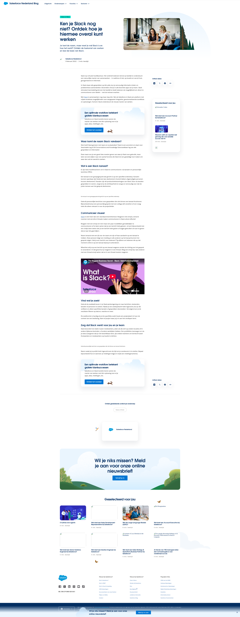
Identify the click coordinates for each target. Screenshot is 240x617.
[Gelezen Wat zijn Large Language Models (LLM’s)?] (136, 512)
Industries (163, 592)
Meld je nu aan (143, 612)
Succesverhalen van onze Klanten (107, 592)
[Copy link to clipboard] (170, 83)
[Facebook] (60, 587)
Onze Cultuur (133, 580)
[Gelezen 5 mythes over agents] (73, 512)
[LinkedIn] (69, 587)
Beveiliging (133, 589)
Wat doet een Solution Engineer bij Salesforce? (103, 551)
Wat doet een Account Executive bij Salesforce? (167, 524)
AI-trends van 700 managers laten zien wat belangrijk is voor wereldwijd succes (166, 552)
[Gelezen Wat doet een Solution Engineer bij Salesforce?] (104, 540)
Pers (131, 586)
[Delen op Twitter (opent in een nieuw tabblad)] (160, 83)
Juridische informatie (135, 595)
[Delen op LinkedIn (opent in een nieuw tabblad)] (154, 83)
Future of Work (65, 17)
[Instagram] (74, 587)
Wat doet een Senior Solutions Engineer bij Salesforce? (70, 551)
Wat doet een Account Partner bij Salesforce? (166, 117)
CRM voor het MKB (165, 580)
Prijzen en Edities (103, 595)
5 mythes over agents (67, 523)
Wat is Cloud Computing (105, 586)
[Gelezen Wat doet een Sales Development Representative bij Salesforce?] (104, 512)
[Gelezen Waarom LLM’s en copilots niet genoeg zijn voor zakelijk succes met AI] (161, 129)
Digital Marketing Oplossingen (168, 589)
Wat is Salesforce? (103, 580)
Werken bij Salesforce (135, 583)
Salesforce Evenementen (167, 598)
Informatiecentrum (165, 595)
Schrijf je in (120, 478)
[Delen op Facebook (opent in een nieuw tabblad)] (165, 83)
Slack (86, 97)
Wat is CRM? (102, 583)
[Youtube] (78, 587)
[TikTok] (83, 587)
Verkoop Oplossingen (166, 583)
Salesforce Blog (134, 598)
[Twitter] (64, 587)
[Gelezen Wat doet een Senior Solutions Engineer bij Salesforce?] (73, 540)
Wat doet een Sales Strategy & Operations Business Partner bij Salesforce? (134, 552)
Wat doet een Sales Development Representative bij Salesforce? (103, 524)
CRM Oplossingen (103, 589)
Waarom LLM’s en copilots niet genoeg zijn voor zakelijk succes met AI (166, 137)
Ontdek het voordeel (94, 130)
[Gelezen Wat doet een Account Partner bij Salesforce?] (161, 110)
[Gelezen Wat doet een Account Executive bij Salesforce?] (167, 512)
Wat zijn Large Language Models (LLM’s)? (134, 524)
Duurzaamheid (133, 592)
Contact (101, 598)
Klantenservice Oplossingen (168, 586)
